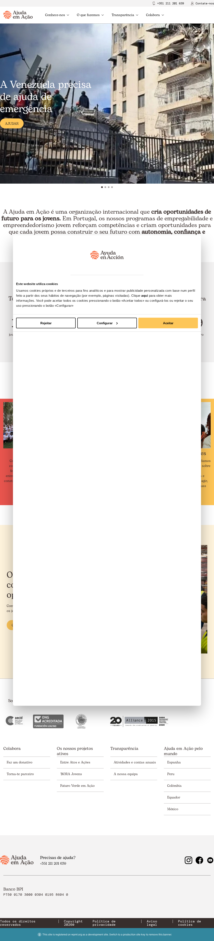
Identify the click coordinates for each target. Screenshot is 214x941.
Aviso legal (152, 923)
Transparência (123, 15)
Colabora (153, 15)
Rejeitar (46, 323)
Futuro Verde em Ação (77, 785)
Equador (173, 797)
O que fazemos (88, 15)
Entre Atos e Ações (75, 762)
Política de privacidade (104, 923)
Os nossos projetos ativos (75, 751)
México (172, 809)
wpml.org (76, 934)
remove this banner (160, 934)
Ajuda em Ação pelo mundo (183, 751)
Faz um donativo (19, 762)
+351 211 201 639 (170, 3)
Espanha (174, 762)
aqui (144, 295)
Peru (170, 774)
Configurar (105, 323)
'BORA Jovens (71, 774)
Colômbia (174, 785)
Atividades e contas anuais (135, 762)
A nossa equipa (126, 774)
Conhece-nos (55, 15)
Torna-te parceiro (20, 774)
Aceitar (168, 323)
